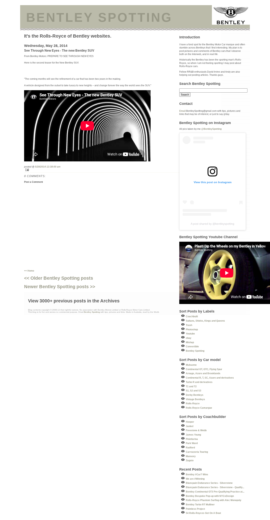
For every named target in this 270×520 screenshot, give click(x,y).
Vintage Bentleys (195, 399)
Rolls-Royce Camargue (199, 407)
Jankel (189, 426)
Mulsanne (191, 365)
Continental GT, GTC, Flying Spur (204, 369)
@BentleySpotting (211, 129)
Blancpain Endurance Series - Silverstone (209, 483)
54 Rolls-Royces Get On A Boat (203, 513)
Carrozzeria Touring (197, 452)
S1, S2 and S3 (193, 390)
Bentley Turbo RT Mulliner (200, 504)
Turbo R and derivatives (199, 382)
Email (182, 111)
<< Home (29, 270)
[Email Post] (101, 170)
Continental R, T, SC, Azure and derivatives (210, 377)
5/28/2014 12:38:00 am (47, 166)
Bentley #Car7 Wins (197, 474)
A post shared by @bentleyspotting (212, 223)
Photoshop (192, 329)
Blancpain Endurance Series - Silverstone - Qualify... (215, 487)
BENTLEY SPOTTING (99, 17)
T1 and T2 (191, 386)
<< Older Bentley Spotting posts (58, 278)
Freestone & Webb (196, 430)
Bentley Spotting (195, 351)
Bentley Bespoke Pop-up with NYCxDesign (210, 496)
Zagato (190, 460)
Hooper (190, 422)
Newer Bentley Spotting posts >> (59, 286)
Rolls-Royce (193, 403)
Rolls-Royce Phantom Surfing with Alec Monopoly (213, 500)
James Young (193, 434)
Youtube (190, 333)
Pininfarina (192, 439)
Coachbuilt (192, 316)
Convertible (192, 346)
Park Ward (192, 443)
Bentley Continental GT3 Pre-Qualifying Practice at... (215, 491)
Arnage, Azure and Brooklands (203, 373)
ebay (188, 338)
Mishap (190, 342)
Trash (189, 325)
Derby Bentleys (194, 395)
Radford (190, 447)
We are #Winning (195, 478)
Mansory (191, 456)
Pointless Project (195, 509)
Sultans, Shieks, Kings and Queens (205, 320)
